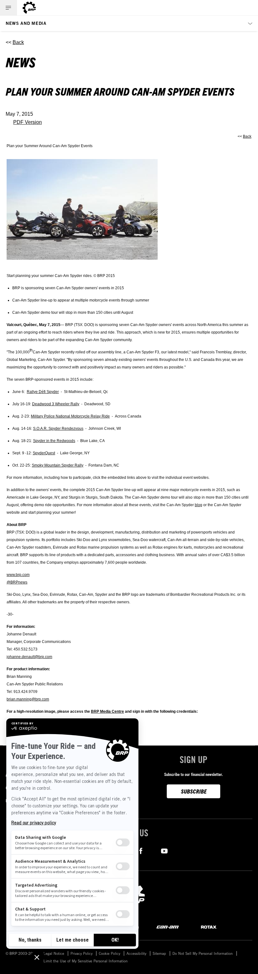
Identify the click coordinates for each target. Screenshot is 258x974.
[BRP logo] (29, 7)
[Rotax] (208, 926)
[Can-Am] (168, 926)
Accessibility (136, 953)
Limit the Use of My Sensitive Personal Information (85, 960)
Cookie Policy (109, 953)
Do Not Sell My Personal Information (202, 953)
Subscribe (193, 791)
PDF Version (27, 122)
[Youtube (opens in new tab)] (164, 850)
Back (18, 42)
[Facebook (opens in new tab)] (141, 850)
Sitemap (159, 953)
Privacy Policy (81, 953)
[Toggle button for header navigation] (8, 7)
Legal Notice (53, 953)
